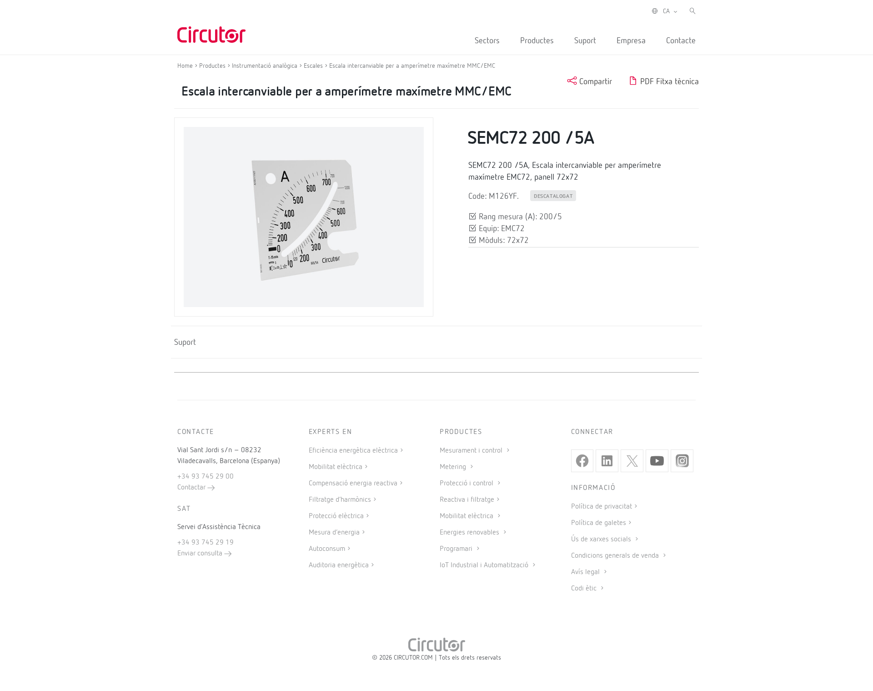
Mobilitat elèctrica (335, 467)
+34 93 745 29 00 (205, 476)
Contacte (681, 41)
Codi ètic (584, 588)
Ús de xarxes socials (602, 539)
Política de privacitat (601, 506)
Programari (457, 549)
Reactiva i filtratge (467, 500)
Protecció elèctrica (336, 516)
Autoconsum (327, 549)
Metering (454, 467)
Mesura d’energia (334, 532)
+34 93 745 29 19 (205, 542)
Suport (585, 41)
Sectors (487, 41)
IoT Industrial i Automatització (485, 565)
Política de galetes (598, 523)
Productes (537, 41)
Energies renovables (470, 532)
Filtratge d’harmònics (340, 500)
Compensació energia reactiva (353, 483)
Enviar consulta (200, 553)
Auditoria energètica (339, 565)
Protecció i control (467, 483)
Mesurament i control (472, 450)
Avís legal (586, 572)
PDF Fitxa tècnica (668, 82)
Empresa (631, 41)
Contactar (192, 487)
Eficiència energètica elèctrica (353, 450)
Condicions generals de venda (616, 556)
